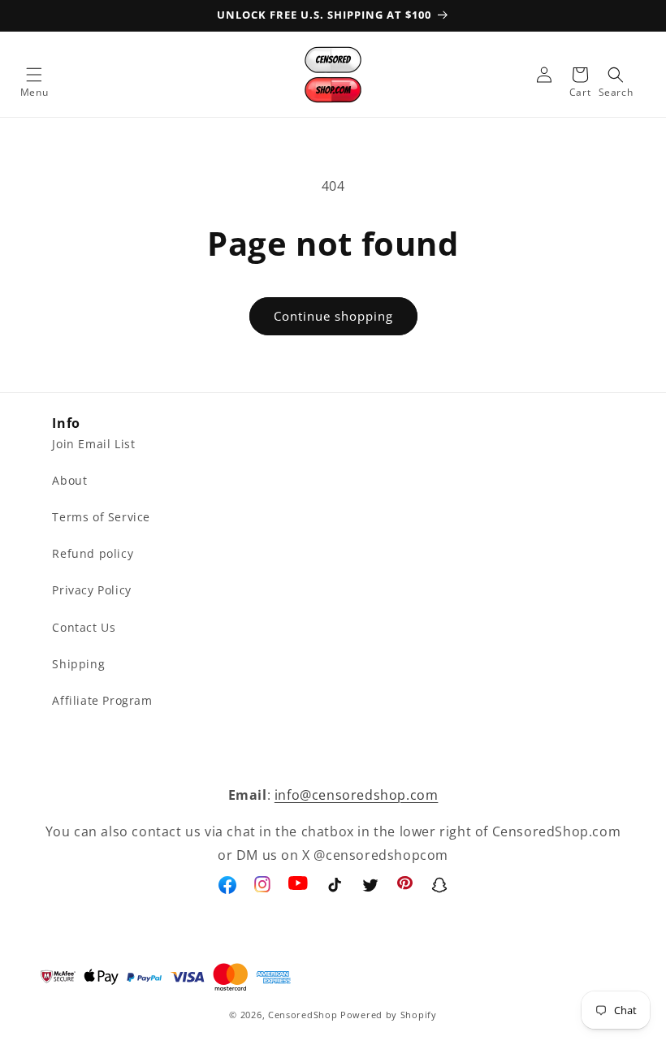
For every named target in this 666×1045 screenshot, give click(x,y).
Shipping (78, 663)
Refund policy (92, 553)
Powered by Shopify (388, 1014)
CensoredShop (302, 1014)
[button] (34, 75)
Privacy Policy (91, 590)
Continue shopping (333, 316)
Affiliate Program (102, 700)
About (69, 480)
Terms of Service (101, 517)
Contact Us (83, 627)
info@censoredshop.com (357, 795)
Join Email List (93, 443)
